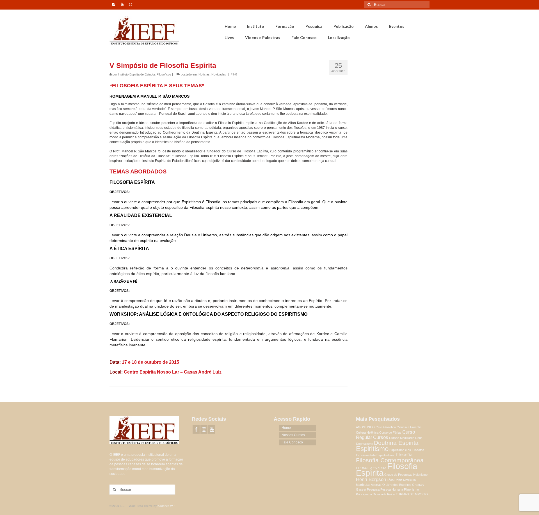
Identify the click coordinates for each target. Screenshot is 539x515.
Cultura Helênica (367, 432)
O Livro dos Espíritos (396, 484)
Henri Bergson (371, 479)
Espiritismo (372, 448)
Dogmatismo (364, 443)
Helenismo (420, 474)
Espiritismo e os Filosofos (406, 450)
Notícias (204, 74)
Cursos (380, 437)
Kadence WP (166, 505)
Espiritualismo (385, 455)
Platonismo (411, 489)
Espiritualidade (366, 455)
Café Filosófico (386, 427)
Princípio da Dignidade (371, 494)
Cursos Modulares (401, 438)
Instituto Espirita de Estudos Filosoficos (144, 74)
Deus (418, 438)
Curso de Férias (390, 432)
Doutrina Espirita (396, 443)
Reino (391, 494)
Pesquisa (373, 489)
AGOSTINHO (365, 427)
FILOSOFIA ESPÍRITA (371, 468)
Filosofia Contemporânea (390, 460)
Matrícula (409, 480)
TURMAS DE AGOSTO (412, 494)
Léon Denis (394, 480)
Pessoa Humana (391, 489)
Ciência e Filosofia (409, 427)
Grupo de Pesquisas (398, 474)
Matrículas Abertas (369, 484)
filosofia (404, 454)
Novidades (218, 74)
